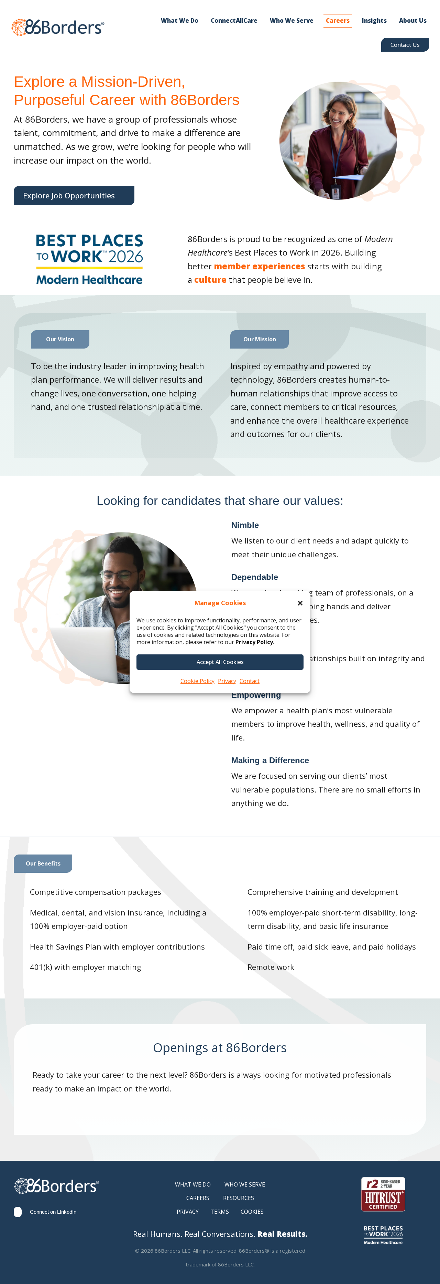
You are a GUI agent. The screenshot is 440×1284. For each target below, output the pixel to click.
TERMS (219, 1211)
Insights (374, 20)
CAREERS (197, 1198)
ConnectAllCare (234, 20)
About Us (413, 20)
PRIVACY (188, 1211)
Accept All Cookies (220, 662)
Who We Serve (292, 20)
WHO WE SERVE (244, 1184)
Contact (250, 681)
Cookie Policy (197, 681)
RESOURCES (238, 1198)
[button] (300, 603)
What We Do (179, 20)
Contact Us (405, 45)
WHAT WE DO (193, 1184)
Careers (338, 20)
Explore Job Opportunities (69, 195)
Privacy (227, 681)
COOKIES (252, 1211)
